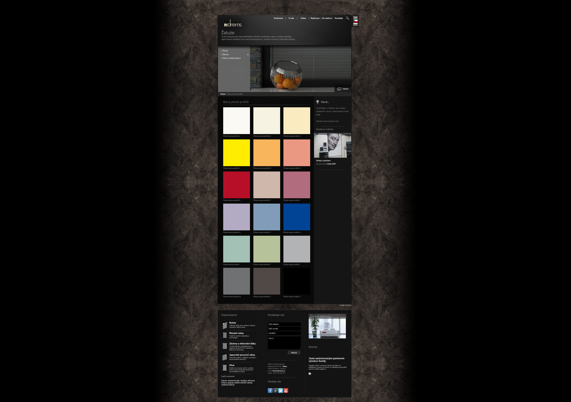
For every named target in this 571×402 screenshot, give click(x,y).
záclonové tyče (234, 380)
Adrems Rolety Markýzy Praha (229, 25)
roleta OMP (331, 164)
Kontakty (339, 18)
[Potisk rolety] (332, 157)
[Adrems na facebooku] (270, 392)
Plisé (231, 365)
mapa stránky (345, 305)
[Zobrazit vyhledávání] (347, 18)
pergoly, (230, 383)
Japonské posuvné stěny (242, 355)
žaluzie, (224, 380)
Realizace (315, 18)
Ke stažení (327, 18)
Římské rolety (236, 333)
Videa (303, 18)
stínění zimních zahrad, (243, 383)
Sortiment (278, 18)
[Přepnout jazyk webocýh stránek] (355, 24)
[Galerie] (342, 89)
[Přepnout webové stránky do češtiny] (355, 21)
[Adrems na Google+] (275, 392)
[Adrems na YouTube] (285, 392)
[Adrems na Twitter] (280, 392)
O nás (291, 18)
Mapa (285, 366)
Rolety (232, 323)
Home (222, 94)
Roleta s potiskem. (323, 160)
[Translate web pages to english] (355, 17)
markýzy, (243, 380)
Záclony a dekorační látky (242, 343)
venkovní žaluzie (227, 385)
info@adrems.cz (278, 371)
